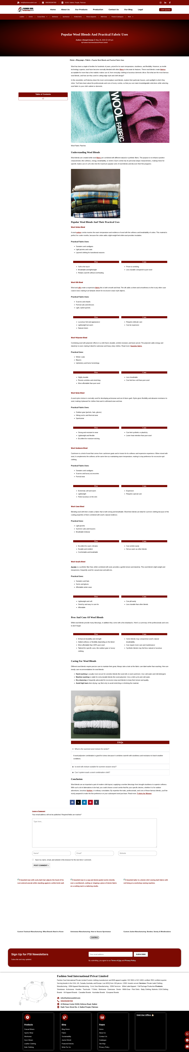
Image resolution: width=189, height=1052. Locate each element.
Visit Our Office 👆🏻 (145, 1015)
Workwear (55, 16)
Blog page (80, 60)
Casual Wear (41, 16)
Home (53, 10)
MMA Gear (104, 16)
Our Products (81, 10)
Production (98, 10)
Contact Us (114, 10)
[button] (72, 802)
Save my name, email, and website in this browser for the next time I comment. (63, 860)
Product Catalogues (117, 16)
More (129, 16)
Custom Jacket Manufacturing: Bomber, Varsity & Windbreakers (147, 931)
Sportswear (66, 16)
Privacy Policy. (130, 960)
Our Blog (128, 10)
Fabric (87, 60)
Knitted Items (78, 16)
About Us (65, 10)
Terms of (116, 960)
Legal (140, 10)
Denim (31, 16)
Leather (22, 16)
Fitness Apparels (91, 16)
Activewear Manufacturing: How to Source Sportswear (90, 931)
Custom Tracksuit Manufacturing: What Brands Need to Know (40, 931)
